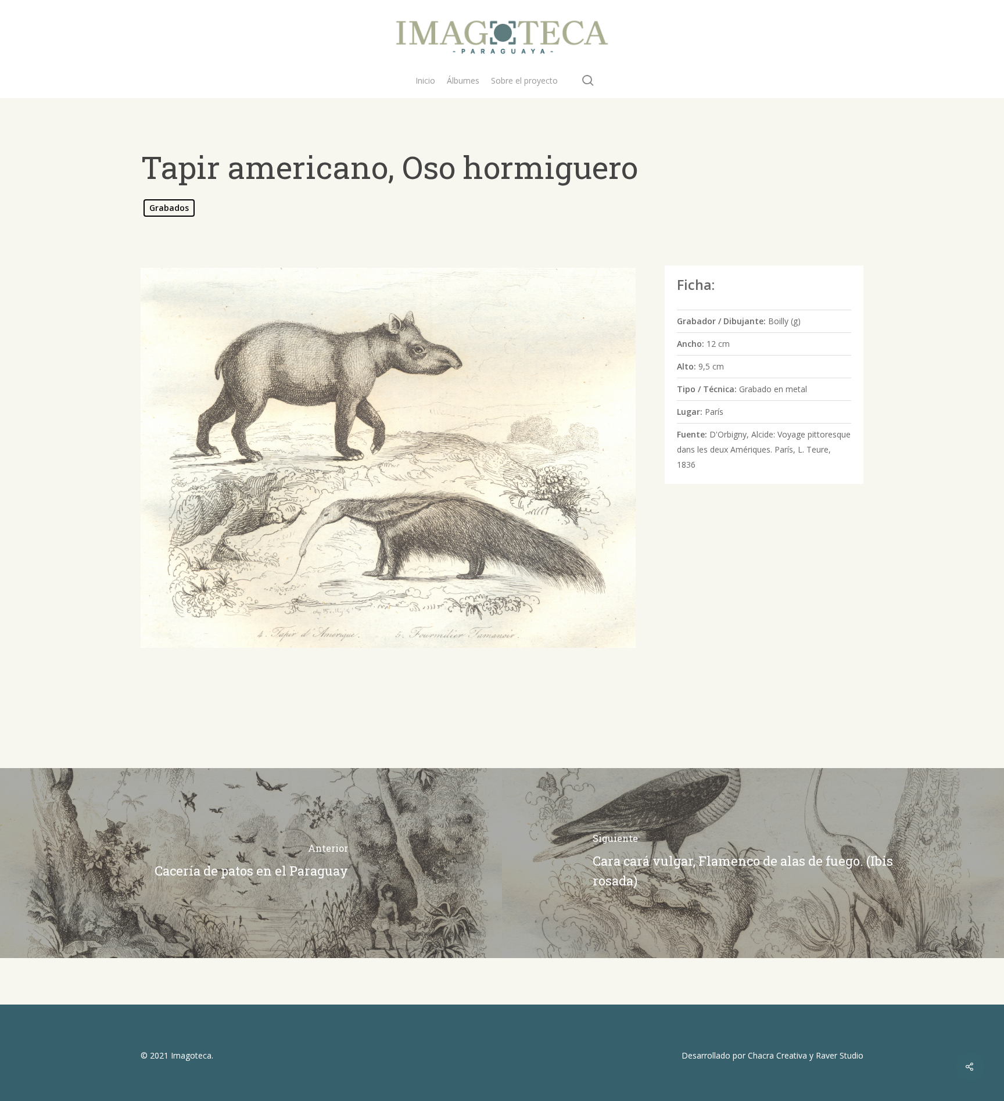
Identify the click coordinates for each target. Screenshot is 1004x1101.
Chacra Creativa (777, 1055)
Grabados (169, 207)
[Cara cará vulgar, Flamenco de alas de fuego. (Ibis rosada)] (753, 862)
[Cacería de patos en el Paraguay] (251, 862)
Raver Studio (839, 1055)
